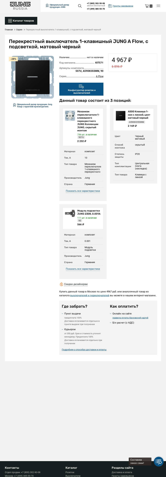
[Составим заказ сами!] (159, 461)
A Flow (99, 76)
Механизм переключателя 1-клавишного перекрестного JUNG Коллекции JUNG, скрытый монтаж (88, 121)
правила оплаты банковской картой (130, 318)
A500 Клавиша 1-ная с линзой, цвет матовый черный (139, 114)
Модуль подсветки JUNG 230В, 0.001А (88, 212)
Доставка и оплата (122, 472)
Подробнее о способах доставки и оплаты (84, 349)
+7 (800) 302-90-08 (96, 3)
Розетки (69, 472)
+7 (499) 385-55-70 (96, 9)
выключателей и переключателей (89, 295)
